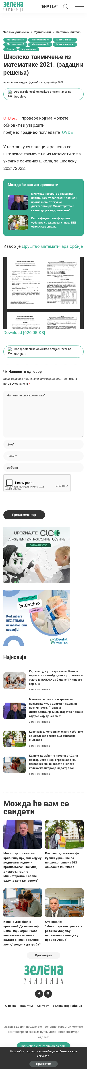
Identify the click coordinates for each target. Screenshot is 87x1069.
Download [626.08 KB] (24, 332)
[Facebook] (39, 994)
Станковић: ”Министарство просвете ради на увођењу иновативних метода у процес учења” (63, 931)
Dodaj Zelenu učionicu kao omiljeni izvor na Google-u (42, 94)
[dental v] (36, 618)
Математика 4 (64, 44)
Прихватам (43, 1063)
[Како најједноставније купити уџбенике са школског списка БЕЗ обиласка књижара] (43, 222)
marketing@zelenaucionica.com (43, 1046)
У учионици (29, 49)
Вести (10, 49)
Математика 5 (15, 39)
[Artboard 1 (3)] (36, 555)
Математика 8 (15, 44)
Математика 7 (64, 39)
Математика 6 (40, 39)
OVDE (67, 132)
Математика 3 (40, 44)
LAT (55, 6)
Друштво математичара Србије (52, 246)
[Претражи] (64, 6)
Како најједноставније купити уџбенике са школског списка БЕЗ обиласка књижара (56, 735)
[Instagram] (48, 994)
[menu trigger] (78, 6)
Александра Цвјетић (24, 82)
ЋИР (45, 6)
